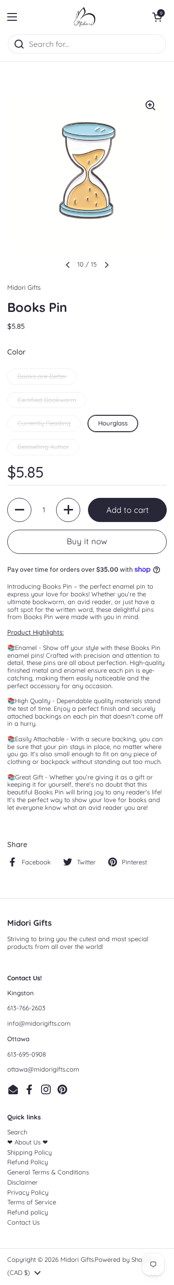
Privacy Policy (27, 1192)
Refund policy (27, 1212)
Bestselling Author (43, 447)
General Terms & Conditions (48, 1172)
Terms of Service (31, 1202)
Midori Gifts (77, 1259)
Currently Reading (44, 423)
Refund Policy (27, 1162)
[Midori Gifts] (84, 17)
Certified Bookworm (46, 400)
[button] (157, 17)
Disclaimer (22, 1182)
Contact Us (23, 1222)
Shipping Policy (29, 1152)
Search (17, 1132)
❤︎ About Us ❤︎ (27, 1142)
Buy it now (87, 541)
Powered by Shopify (124, 1259)
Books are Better (42, 376)
